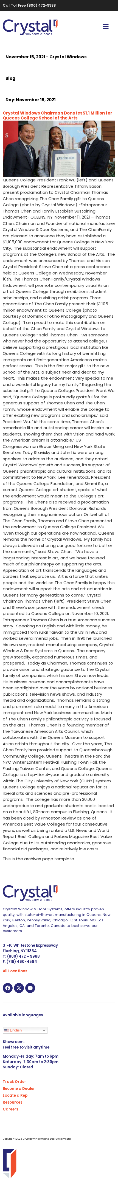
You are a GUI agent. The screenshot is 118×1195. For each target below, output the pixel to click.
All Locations (15, 971)
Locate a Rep (15, 1095)
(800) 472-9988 (41, 5)
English (15, 1030)
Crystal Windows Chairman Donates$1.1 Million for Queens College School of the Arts (57, 115)
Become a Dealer (19, 1088)
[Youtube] (30, 988)
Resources (12, 1102)
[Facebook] (8, 988)
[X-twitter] (19, 988)
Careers (10, 1109)
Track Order (14, 1081)
